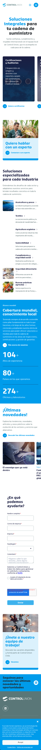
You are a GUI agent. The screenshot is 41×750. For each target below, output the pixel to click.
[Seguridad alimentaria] (20, 273)
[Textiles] (20, 219)
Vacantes (15, 662)
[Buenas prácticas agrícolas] (20, 287)
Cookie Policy (11, 747)
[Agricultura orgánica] (20, 232)
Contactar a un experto (20, 153)
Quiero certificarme (16, 106)
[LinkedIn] (36, 682)
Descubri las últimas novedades (21, 435)
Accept (20, 742)
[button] (37, 721)
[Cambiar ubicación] (30, 5)
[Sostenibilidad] (20, 246)
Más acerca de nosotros (18, 345)
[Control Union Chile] (12, 5)
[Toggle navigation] (36, 5)
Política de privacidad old (25, 747)
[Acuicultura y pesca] (20, 205)
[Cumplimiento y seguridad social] (20, 259)
